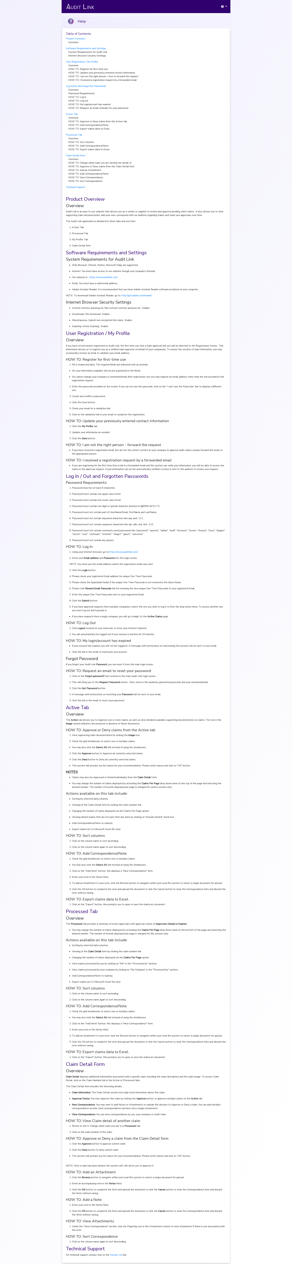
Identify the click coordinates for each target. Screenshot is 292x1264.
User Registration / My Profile (82, 61)
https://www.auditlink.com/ (103, 277)
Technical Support (75, 187)
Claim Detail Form (75, 155)
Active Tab (72, 114)
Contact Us (116, 1255)
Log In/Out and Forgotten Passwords (86, 86)
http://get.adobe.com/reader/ (137, 295)
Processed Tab (74, 135)
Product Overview (75, 38)
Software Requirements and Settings (86, 48)
